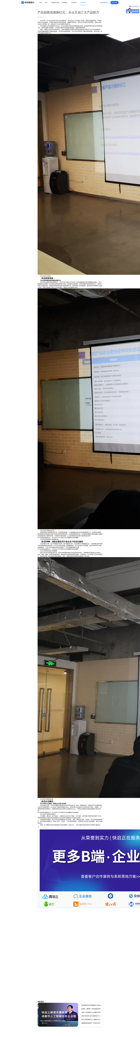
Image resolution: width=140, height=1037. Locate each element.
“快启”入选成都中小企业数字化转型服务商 (91, 1012)
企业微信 (45, 22)
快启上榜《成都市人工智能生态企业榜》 (91, 1019)
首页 (40, 2)
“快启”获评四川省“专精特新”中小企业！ (91, 1016)
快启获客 (90, 20)
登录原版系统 (104, 2)
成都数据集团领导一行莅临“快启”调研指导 (91, 1023)
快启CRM (96, 31)
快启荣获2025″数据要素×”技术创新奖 (91, 1005)
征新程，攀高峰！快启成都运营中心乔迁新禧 (91, 1009)
